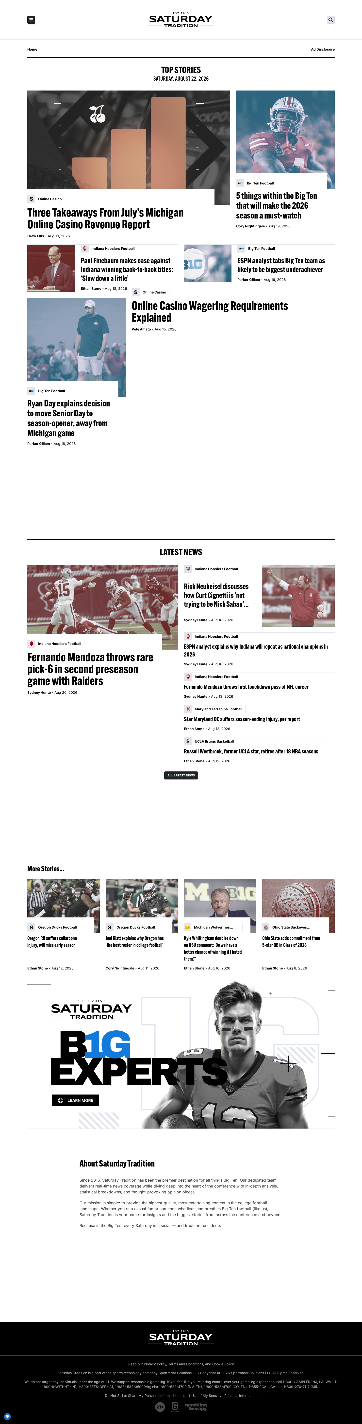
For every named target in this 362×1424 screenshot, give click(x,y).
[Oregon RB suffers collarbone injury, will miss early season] (63, 906)
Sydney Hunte (39, 692)
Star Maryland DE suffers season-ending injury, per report (242, 719)
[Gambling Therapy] (196, 1407)
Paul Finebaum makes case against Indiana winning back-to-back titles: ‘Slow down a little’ (127, 269)
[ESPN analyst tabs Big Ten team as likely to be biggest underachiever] (207, 268)
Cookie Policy (223, 1364)
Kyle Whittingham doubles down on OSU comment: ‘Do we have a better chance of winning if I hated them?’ (213, 948)
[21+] (160, 1407)
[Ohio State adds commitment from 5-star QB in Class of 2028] (298, 906)
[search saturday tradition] (331, 20)
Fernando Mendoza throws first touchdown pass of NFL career (246, 686)
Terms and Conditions (185, 1364)
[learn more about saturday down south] (181, 1054)
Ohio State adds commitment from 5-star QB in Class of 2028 (291, 941)
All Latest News (181, 775)
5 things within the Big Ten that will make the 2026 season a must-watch (276, 205)
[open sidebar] (31, 20)
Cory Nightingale (250, 226)
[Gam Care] (175, 1407)
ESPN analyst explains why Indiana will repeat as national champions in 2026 (256, 650)
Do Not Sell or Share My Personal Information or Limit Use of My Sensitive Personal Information (181, 1395)
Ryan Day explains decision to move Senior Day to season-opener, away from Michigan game (68, 418)
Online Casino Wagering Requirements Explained (210, 311)
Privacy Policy (155, 1364)
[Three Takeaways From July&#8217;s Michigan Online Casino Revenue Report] (128, 148)
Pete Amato (141, 329)
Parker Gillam (248, 279)
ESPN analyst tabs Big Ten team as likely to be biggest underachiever (281, 265)
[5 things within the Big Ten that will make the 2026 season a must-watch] (285, 140)
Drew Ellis (35, 236)
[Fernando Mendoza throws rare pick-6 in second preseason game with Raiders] (102, 607)
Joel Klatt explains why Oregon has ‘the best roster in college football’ (135, 941)
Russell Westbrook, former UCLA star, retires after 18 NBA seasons (251, 751)
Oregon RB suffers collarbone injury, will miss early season (52, 941)
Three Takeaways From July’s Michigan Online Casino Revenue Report (105, 218)
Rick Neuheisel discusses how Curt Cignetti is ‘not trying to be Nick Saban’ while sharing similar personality (216, 595)
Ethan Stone (91, 288)
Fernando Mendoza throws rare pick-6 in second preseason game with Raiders (90, 669)
